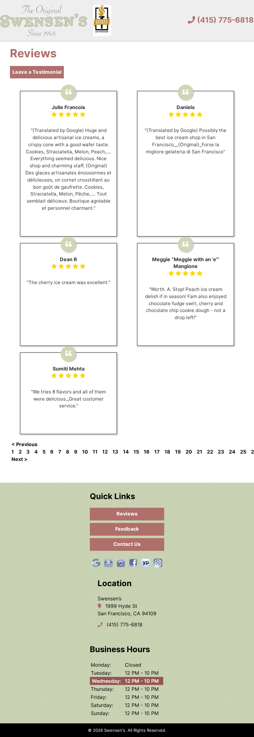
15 (136, 452)
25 (243, 452)
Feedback (127, 529)
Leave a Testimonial (36, 72)
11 (95, 452)
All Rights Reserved (146, 730)
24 (232, 452)
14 (126, 452)
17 (157, 452)
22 (210, 452)
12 (105, 452)
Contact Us (127, 544)
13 (115, 452)
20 (189, 452)
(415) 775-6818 (224, 20)
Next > (19, 459)
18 (167, 452)
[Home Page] (55, 20)
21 (199, 452)
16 (147, 452)
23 (221, 452)
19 (178, 452)
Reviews (127, 514)
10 (85, 452)
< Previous (24, 444)
